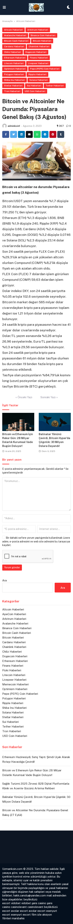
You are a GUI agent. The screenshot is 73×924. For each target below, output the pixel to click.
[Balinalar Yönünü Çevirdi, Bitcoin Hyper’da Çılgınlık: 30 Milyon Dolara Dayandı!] (55, 422)
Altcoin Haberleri (25, 21)
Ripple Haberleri (37, 74)
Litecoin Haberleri (14, 63)
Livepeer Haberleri (38, 63)
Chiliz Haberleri (12, 52)
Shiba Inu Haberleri (14, 80)
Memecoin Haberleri (15, 684)
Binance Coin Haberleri (43, 35)
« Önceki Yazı (24, 397)
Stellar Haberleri (13, 85)
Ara (4, 580)
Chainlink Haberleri (39, 46)
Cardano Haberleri (14, 46)
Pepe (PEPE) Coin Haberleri (45, 68)
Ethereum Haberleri (14, 57)
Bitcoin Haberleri (42, 41)
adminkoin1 (14, 126)
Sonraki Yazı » (49, 397)
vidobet (16, 903)
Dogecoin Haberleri (35, 52)
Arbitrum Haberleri (37, 29)
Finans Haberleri (39, 57)
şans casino (39, 903)
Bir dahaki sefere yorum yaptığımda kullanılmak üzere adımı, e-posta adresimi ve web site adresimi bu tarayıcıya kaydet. (36, 541)
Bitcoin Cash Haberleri (16, 41)
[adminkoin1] (4, 126)
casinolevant (19, 906)
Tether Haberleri (55, 85)
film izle (36, 914)
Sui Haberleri (34, 85)
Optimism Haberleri (15, 68)
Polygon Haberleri (14, 74)
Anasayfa (7, 21)
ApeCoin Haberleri (14, 614)
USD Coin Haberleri (35, 91)
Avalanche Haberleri (15, 35)
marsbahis (18, 918)
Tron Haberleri (12, 91)
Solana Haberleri (38, 80)
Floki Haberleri (11, 670)
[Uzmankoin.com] (36, 7)
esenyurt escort (21, 914)
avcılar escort (19, 910)
